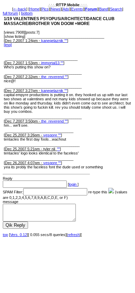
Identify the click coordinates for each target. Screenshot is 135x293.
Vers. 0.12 (18, 235)
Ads (66, 9)
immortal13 (50, 63)
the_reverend (52, 77)
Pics (45, 9)
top (5, 235)
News (56, 9)
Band (103, 9)
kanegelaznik (52, 41)
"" (65, 41)
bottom (27, 13)
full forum (10, 13)
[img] (8, 45)
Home (34, 9)
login (73, 184)
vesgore (50, 135)
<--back (19, 9)
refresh (74, 235)
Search (116, 9)
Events (77, 9)
